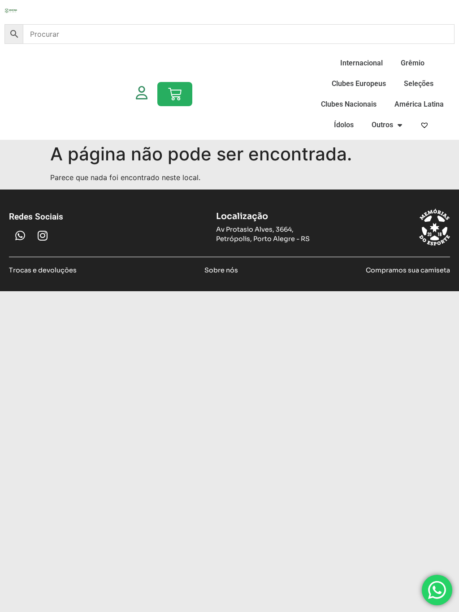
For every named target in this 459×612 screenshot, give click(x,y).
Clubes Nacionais (349, 104)
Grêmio (412, 63)
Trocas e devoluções (43, 270)
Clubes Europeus (359, 83)
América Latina (419, 104)
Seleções (418, 83)
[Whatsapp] (20, 235)
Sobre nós (221, 270)
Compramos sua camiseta (408, 270)
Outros (382, 125)
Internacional (361, 63)
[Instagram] (42, 235)
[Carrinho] (174, 94)
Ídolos (344, 125)
